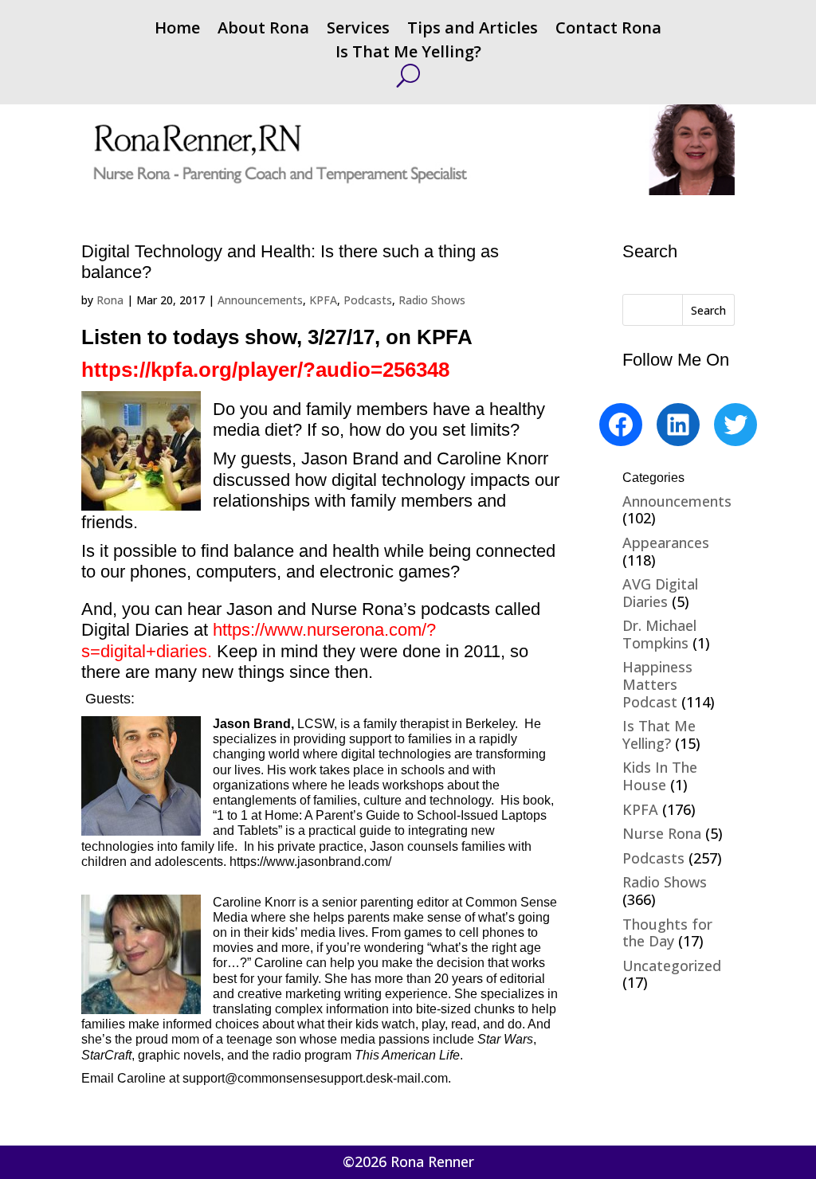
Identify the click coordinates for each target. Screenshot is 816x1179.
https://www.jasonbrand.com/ (310, 861)
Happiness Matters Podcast (657, 684)
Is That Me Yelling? (408, 54)
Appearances (665, 542)
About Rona (263, 30)
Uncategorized (671, 965)
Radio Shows (431, 299)
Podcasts (367, 299)
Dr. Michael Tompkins (659, 634)
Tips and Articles (472, 30)
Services (358, 30)
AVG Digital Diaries (660, 592)
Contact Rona (608, 30)
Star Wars (505, 1039)
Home (177, 30)
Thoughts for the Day (667, 933)
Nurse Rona (661, 833)
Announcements (260, 299)
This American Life (407, 1055)
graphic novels (179, 1055)
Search (708, 310)
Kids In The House (659, 776)
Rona (110, 299)
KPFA (323, 299)
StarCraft (106, 1055)
